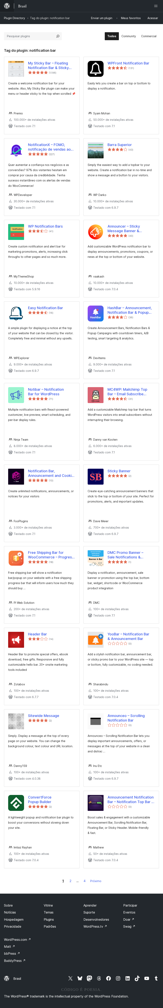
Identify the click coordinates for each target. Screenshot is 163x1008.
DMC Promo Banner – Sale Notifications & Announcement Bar (125, 555)
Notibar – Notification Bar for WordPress (46, 391)
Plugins (49, 919)
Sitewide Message (43, 716)
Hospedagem (13, 919)
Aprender (90, 905)
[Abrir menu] (156, 6)
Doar (128, 919)
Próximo (95, 881)
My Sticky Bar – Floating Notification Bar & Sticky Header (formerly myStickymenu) (48, 65)
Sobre (8, 905)
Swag (129, 926)
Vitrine (48, 905)
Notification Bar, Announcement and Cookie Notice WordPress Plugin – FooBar (51, 473)
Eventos (129, 912)
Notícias (10, 912)
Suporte (89, 912)
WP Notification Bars (45, 226)
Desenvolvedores (96, 919)
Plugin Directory (14, 18)
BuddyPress (15, 961)
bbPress (12, 953)
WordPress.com (17, 940)
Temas (48, 912)
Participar (130, 905)
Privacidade (12, 926)
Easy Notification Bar (45, 308)
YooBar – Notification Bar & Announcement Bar (128, 636)
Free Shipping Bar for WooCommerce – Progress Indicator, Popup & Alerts (51, 555)
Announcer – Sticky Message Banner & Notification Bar (124, 228)
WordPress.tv (95, 926)
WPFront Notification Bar (128, 63)
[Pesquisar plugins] (58, 36)
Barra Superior (120, 145)
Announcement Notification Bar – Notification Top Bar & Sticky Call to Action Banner (131, 799)
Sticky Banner (119, 471)
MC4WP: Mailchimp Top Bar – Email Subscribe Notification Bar (127, 391)
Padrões (50, 926)
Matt (9, 947)
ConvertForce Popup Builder (39, 799)
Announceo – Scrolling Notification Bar (126, 718)
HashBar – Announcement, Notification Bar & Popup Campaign (130, 310)
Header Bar (37, 634)
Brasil (17, 979)
